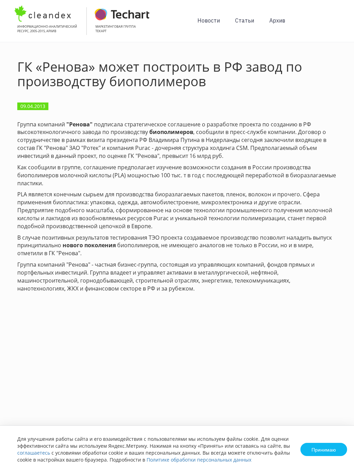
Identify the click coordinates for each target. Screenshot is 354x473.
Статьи (244, 20)
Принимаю (323, 449)
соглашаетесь (33, 452)
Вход (338, 24)
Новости (208, 20)
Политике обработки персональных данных (199, 459)
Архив (277, 20)
